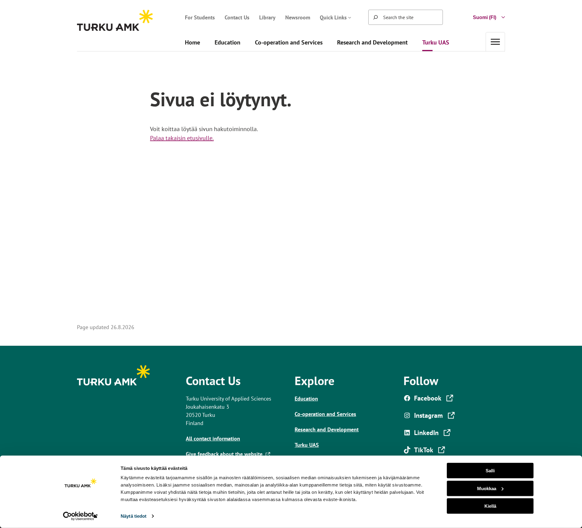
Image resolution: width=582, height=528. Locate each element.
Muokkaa (486, 488)
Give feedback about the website (225, 453)
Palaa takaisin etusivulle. (182, 138)
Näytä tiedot (133, 516)
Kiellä (490, 506)
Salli (490, 470)
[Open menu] (495, 41)
